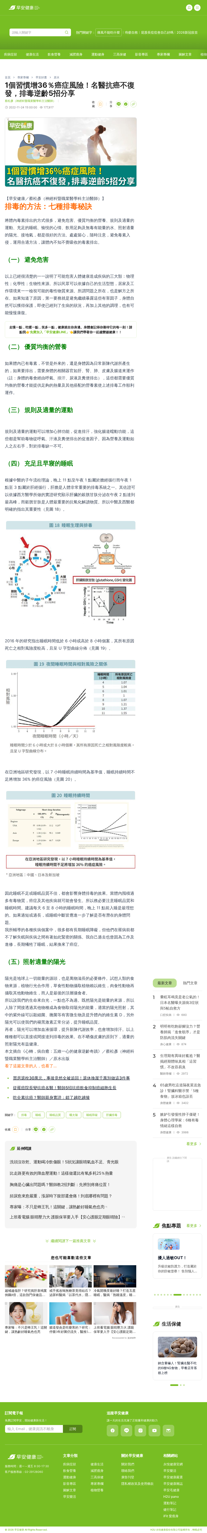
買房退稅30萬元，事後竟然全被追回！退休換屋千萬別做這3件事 (71, 1078)
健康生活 (32, 54)
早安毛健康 (171, 1490)
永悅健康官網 (173, 1464)
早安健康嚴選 (173, 1477)
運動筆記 (169, 1503)
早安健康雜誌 (173, 1484)
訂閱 (73, 1429)
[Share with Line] (118, 104)
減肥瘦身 (76, 54)
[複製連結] (133, 104)
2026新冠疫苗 (187, 32)
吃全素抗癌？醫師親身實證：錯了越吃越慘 (51, 1097)
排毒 (24, 1115)
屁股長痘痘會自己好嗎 (157, 32)
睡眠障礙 (92, 1115)
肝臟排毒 (111, 1115)
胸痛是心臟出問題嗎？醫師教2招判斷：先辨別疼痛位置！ (60, 1184)
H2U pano (171, 1497)
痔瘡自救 (131, 32)
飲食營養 (54, 54)
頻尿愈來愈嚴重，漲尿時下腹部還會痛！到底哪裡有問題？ (61, 1196)
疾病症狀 (10, 54)
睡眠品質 (55, 1115)
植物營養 (97, 1490)
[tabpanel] (177, 1069)
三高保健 (119, 54)
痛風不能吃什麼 (108, 32)
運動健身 (97, 54)
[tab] (165, 983)
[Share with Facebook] (125, 104)
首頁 (8, 77)
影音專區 (141, 54)
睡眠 (38, 1115)
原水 (56, 77)
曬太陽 (73, 1115)
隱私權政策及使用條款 (137, 1484)
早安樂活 (69, 1497)
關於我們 (127, 1464)
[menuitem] (10, 54)
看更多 (191, 1144)
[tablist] (177, 983)
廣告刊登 (127, 1477)
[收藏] (100, 104)
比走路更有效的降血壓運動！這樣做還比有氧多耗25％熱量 (61, 1173)
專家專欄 (163, 54)
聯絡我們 (127, 1471)
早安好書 (41, 77)
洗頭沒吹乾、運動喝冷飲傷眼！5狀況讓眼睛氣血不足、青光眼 (64, 1161)
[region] (70, 329)
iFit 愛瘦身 (170, 1516)
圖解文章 (185, 54)
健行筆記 (169, 1509)
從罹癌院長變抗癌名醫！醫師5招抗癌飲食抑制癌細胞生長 (64, 1087)
